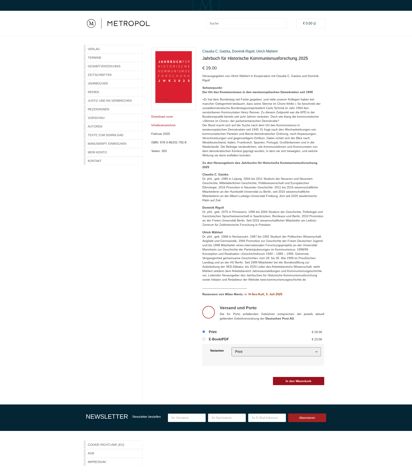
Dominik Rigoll (243, 51)
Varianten (217, 350)
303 (164, 151)
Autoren (95, 126)
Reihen (93, 92)
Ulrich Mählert (266, 51)
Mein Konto (97, 152)
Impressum (97, 462)
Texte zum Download (105, 135)
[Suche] (282, 23)
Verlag (94, 49)
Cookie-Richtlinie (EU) (106, 444)
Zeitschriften (100, 75)
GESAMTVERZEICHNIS (104, 66)
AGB (91, 453)
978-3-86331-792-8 (173, 142)
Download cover (162, 116)
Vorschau (96, 118)
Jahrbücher (98, 83)
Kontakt (95, 161)
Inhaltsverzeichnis (163, 125)
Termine (94, 57)
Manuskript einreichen (107, 143)
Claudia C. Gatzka (216, 51)
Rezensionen (98, 109)
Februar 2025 (160, 133)
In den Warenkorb (298, 381)
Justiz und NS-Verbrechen (110, 100)
